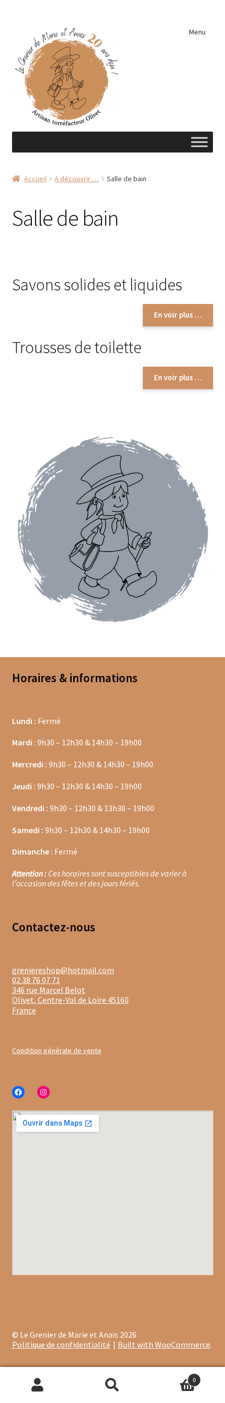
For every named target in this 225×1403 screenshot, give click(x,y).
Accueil (35, 178)
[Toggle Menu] (199, 142)
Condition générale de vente (57, 1050)
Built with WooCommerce (164, 1344)
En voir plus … (178, 315)
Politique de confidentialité (61, 1344)
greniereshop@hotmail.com (63, 970)
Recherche (112, 1385)
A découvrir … (76, 178)
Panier (173, 1375)
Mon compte (37, 1385)
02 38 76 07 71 (36, 980)
